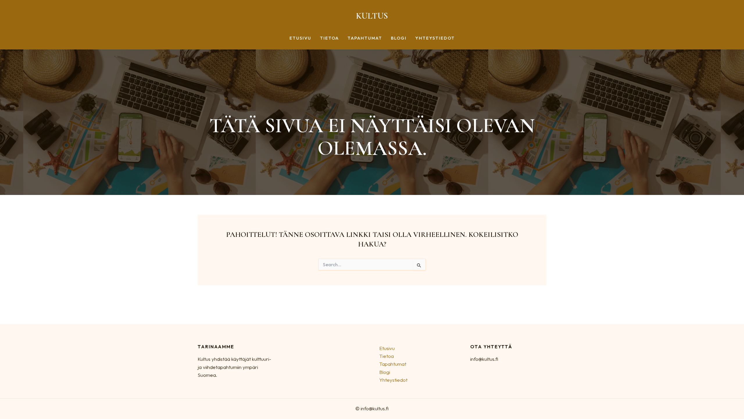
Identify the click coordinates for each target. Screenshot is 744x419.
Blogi (399, 38)
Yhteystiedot (435, 38)
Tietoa (329, 38)
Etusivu (300, 38)
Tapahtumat (365, 38)
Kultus (372, 15)
